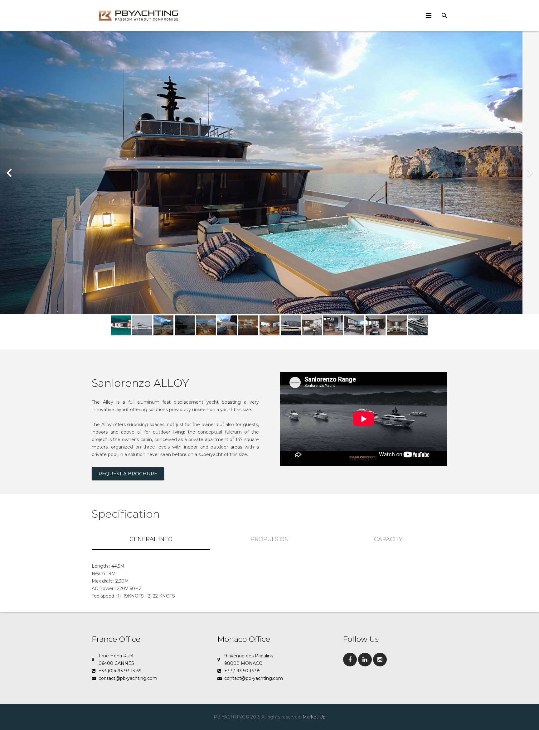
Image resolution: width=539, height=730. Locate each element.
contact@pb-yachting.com (128, 678)
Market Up (314, 717)
